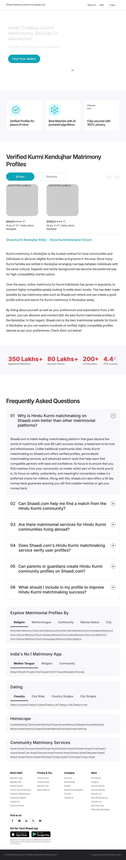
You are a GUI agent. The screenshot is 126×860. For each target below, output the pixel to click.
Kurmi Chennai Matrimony (22, 635)
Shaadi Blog (69, 782)
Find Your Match (24, 59)
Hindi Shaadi (99, 748)
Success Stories (17, 805)
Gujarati (45, 672)
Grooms (51, 176)
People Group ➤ (116, 855)
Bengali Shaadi (51, 748)
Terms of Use (43, 778)
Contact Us (15, 802)
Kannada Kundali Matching (74, 728)
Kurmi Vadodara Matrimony (49, 635)
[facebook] (12, 820)
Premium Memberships (20, 794)
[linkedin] (26, 820)
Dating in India (80, 704)
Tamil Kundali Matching (39, 724)
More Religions (75, 639)
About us (91, 5)
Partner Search (16, 786)
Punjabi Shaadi (60, 757)
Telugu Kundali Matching (63, 724)
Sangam (95, 782)
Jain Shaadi (31, 752)
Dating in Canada (37, 704)
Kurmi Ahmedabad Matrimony (98, 630)
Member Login (16, 778)
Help (101, 5)
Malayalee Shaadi (95, 752)
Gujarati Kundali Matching (48, 728)
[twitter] (33, 820)
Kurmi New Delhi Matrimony (70, 630)
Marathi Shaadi (17, 748)
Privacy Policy (43, 782)
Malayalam (69, 672)
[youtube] (40, 820)
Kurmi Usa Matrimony (96, 635)
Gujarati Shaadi (17, 752)
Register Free (15, 782)
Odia (38, 672)
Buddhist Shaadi (67, 748)
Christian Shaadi (83, 748)
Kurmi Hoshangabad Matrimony (51, 639)
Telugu (60, 672)
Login (112, 5)
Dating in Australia (18, 704)
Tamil (52, 672)
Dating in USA (66, 704)
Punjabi (30, 672)
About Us (68, 778)
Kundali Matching (18, 724)
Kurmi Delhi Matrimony (21, 630)
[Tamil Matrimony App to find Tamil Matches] (19, 834)
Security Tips (42, 786)
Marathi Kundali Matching (22, 728)
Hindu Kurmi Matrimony (44, 630)
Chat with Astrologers (100, 809)
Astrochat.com (97, 805)
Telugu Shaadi (88, 757)
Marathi (22, 672)
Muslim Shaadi (33, 757)
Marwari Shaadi (17, 757)
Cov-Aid (67, 794)
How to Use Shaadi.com (20, 790)
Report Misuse (43, 790)
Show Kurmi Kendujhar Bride (26, 240)
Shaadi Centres (97, 786)
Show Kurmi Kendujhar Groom (71, 240)
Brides (20, 176)
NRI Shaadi (46, 757)
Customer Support (18, 798)
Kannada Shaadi (45, 752)
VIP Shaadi (96, 778)
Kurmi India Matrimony (73, 635)
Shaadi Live (96, 794)
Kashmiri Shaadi (62, 752)
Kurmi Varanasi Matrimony (22, 639)
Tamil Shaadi (74, 757)
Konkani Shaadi (78, 752)
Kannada (80, 672)
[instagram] (19, 820)
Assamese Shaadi (34, 748)
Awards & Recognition (73, 790)
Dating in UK (52, 704)
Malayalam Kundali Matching (89, 724)
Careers (67, 786)
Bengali (13, 672)
